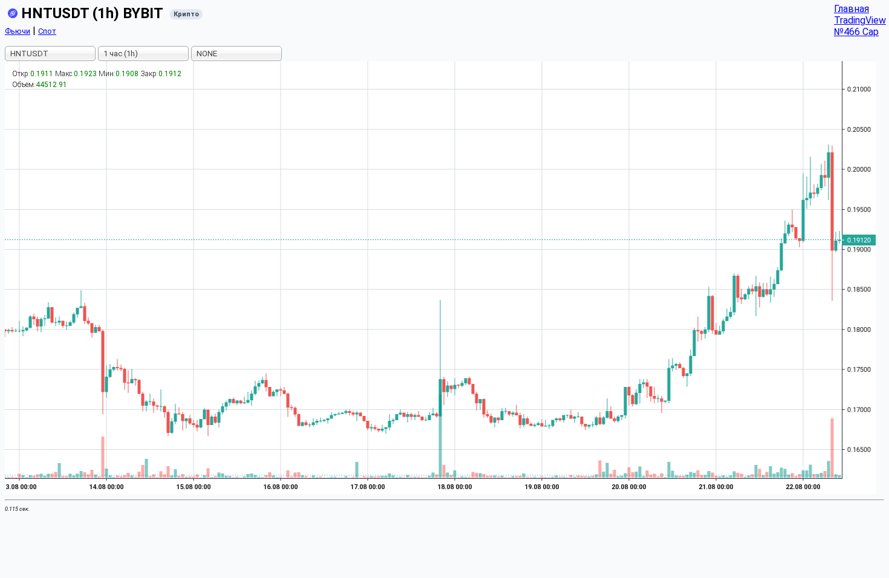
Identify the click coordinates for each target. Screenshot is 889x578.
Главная (851, 9)
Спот (47, 31)
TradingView (860, 20)
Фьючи (17, 31)
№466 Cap (856, 31)
